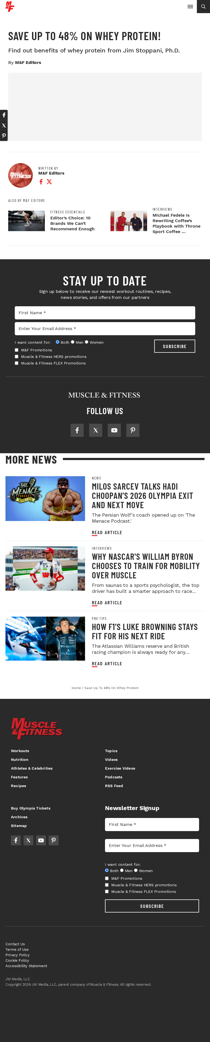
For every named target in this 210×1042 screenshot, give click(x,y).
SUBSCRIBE (175, 346)
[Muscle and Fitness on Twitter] (95, 430)
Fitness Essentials (67, 212)
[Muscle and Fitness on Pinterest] (132, 430)
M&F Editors (28, 62)
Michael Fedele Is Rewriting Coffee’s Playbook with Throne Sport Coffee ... (176, 223)
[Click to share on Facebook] (4, 115)
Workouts (20, 751)
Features (19, 777)
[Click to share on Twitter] (4, 125)
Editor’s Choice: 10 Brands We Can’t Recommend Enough (72, 223)
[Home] (9, 9)
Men (79, 342)
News (96, 478)
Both (65, 342)
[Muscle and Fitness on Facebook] (77, 430)
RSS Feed (114, 786)
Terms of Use (17, 949)
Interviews (163, 209)
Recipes (18, 786)
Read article (107, 532)
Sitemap (19, 825)
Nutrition (19, 759)
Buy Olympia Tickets (30, 808)
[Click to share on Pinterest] (4, 136)
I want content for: (32, 342)
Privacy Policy (17, 955)
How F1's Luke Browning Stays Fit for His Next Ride (145, 631)
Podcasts (113, 777)
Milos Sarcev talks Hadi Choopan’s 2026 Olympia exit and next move (142, 495)
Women (97, 342)
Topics (111, 751)
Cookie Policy (17, 960)
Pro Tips (99, 618)
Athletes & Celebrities (31, 768)
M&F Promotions (36, 350)
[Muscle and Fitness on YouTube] (114, 430)
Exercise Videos (120, 768)
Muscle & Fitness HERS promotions (53, 356)
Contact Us (15, 944)
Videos (111, 759)
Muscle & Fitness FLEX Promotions (53, 363)
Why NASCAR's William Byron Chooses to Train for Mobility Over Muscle (146, 565)
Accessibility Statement (26, 966)
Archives (19, 817)
